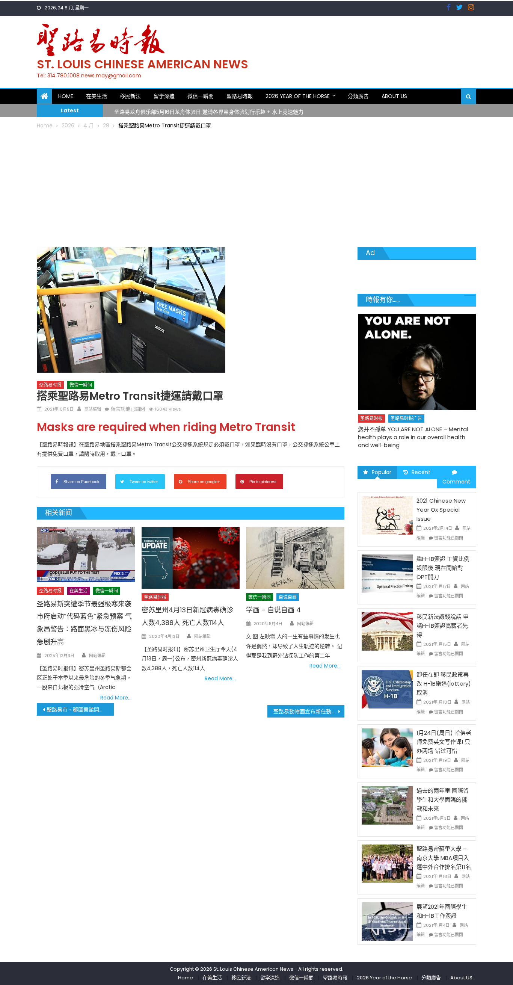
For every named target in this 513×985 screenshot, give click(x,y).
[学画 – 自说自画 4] (295, 558)
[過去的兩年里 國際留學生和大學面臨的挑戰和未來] (387, 805)
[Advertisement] (256, 186)
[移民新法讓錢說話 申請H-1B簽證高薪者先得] (387, 631)
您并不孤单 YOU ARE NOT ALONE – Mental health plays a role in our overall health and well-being (413, 437)
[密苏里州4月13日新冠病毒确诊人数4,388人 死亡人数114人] (191, 558)
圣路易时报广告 (406, 418)
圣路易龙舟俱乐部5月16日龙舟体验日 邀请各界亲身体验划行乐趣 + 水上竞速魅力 (208, 110)
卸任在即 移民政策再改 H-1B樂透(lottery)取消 (443, 683)
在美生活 (96, 96)
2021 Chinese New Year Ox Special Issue (441, 510)
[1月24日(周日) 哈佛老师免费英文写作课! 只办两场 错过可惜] (387, 747)
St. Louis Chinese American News (142, 64)
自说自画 (288, 597)
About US (394, 96)
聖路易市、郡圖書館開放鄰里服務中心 (80, 709)
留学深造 (164, 96)
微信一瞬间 (80, 385)
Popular (381, 472)
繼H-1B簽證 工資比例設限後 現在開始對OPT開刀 (442, 568)
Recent (421, 472)
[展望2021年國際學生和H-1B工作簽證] (387, 921)
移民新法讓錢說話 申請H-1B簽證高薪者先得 (442, 626)
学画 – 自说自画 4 (273, 610)
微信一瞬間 (200, 96)
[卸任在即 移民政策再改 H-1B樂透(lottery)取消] (387, 689)
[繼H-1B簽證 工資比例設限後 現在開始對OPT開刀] (387, 573)
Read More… (115, 697)
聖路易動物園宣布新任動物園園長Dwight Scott (308, 711)
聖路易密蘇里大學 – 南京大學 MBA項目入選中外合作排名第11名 (443, 858)
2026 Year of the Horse (298, 96)
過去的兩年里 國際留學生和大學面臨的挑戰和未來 (442, 800)
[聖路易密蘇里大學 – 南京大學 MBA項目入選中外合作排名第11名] (387, 863)
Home (65, 96)
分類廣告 (358, 96)
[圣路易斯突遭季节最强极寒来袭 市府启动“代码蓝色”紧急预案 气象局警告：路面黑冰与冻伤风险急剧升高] (86, 554)
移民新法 (130, 96)
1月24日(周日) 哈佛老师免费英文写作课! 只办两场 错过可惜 (443, 742)
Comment (456, 481)
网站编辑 (92, 409)
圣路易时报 (50, 385)
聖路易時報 (239, 96)
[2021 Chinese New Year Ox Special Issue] (387, 515)
